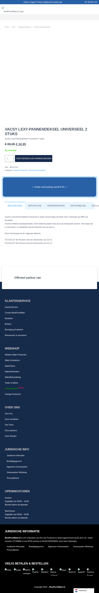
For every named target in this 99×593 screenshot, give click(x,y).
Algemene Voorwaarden (16, 467)
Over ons (9, 414)
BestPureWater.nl (57, 587)
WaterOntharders (12, 372)
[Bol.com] (52, 277)
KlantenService (11, 307)
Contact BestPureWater (15, 313)
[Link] (3, 2)
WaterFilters (10, 366)
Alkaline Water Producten (16, 355)
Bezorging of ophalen (14, 330)
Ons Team (9, 425)
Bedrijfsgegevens (14, 461)
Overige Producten (13, 394)
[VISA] (8, 572)
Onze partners (11, 430)
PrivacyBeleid (12, 478)
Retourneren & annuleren (16, 335)
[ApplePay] (81, 572)
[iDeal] (63, 572)
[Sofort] (17, 572)
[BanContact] (72, 572)
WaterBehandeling (13, 377)
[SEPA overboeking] (26, 572)
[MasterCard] (45, 572)
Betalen (8, 324)
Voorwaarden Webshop (16, 472)
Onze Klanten (11, 436)
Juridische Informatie (15, 455)
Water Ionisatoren (12, 360)
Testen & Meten (11, 383)
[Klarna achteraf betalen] (54, 572)
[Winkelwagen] (94, 17)
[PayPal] (35, 572)
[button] (83, 17)
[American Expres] (90, 572)
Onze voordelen (11, 419)
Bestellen (9, 318)
